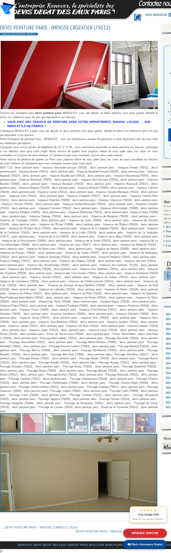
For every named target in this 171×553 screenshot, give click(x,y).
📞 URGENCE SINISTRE (142, 533)
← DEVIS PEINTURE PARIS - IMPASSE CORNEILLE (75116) (39, 527)
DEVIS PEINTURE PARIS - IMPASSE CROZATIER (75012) (55, 27)
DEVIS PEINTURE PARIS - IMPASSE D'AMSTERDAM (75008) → (116, 531)
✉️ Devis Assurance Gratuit (145, 544)
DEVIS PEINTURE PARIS (19, 34)
